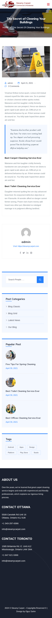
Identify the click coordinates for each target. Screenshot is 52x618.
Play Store (24, 453)
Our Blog (12, 327)
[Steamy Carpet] (17, 4)
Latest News (14, 320)
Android (11, 447)
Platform (11, 453)
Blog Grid (12, 313)
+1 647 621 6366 (10, 555)
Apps (21, 447)
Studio (36, 453)
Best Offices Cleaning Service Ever (23, 418)
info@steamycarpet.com (13, 529)
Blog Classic (14, 306)
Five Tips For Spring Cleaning (20, 364)
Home (6, 27)
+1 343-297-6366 (10, 523)
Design (32, 447)
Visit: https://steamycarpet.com (26, 246)
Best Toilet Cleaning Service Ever (23, 391)
